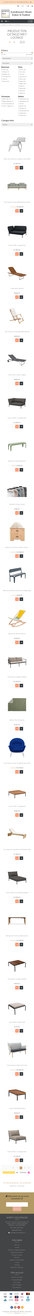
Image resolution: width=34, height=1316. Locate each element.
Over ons (17, 1244)
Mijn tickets (17, 1282)
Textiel (6, 81)
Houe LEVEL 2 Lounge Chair (17, 1151)
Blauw (23, 83)
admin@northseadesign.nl (18, 1232)
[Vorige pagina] (13, 1168)
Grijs (22, 72)
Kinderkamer (24, 110)
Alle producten (17, 1287)
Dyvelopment (23, 1313)
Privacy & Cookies (17, 1255)
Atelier (23, 115)
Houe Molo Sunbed (17, 288)
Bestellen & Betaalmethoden (17, 1250)
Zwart (23, 69)
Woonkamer (24, 99)
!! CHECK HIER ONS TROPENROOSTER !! (16, 2)
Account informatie (17, 1277)
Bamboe (6, 74)
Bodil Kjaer (7, 99)
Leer (5, 79)
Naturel (23, 76)
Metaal (6, 72)
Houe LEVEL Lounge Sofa (17, 245)
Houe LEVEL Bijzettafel (17, 1108)
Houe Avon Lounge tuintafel (17, 979)
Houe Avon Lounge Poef (17, 1022)
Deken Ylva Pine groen (17, 720)
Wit (22, 74)
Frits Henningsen (8, 103)
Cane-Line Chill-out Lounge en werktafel (17, 159)
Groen (23, 81)
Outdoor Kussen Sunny (17, 504)
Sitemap (17, 1265)
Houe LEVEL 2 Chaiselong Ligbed (17, 892)
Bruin (23, 79)
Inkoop (17, 1262)
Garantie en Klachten (17, 1267)
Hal (22, 103)
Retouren (17, 1257)
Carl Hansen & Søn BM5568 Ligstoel (17, 331)
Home (4, 25)
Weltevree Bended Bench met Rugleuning (17, 590)
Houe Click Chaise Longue (17, 375)
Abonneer (17, 1209)
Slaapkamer (24, 101)
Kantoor (23, 108)
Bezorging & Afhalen (17, 1252)
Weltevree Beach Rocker (17, 633)
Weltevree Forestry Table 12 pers (17, 547)
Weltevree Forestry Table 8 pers (17, 936)
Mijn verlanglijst (17, 1285)
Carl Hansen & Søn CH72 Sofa (17, 1065)
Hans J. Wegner (8, 106)
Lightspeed (10, 1313)
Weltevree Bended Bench (17, 461)
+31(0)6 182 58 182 (17, 1227)
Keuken (23, 113)
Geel (22, 86)
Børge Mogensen (8, 101)
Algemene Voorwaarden (17, 1260)
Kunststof (7, 76)
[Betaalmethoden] (5, 1294)
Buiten (23, 106)
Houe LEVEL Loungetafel (17, 806)
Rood (22, 93)
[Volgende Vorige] (28, 1168)
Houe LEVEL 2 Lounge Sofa (17, 418)
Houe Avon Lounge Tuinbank (17, 677)
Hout (5, 69)
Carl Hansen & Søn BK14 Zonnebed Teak (17, 849)
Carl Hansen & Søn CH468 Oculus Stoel (17, 763)
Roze (22, 90)
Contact (17, 1247)
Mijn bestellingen (17, 1280)
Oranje (23, 88)
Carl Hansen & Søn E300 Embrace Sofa (17, 202)
